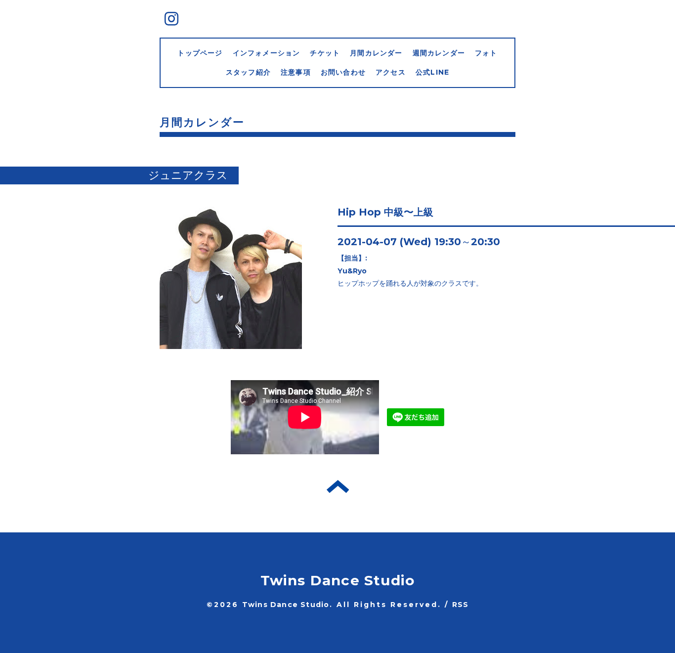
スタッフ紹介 (248, 72)
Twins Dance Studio (337, 580)
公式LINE (432, 72)
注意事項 (296, 72)
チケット (325, 52)
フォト (486, 52)
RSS (460, 604)
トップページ (199, 52)
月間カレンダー (376, 52)
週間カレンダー (439, 52)
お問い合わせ (343, 72)
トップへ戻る (338, 486)
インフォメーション (266, 52)
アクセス (391, 72)
